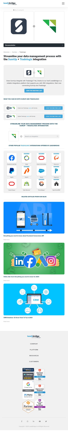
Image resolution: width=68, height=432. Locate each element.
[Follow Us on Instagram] (27, 421)
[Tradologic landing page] (49, 26)
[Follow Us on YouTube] (40, 421)
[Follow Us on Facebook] (21, 421)
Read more (7, 240)
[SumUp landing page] (19, 26)
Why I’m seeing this (19, 10)
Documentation (10, 45)
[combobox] (41, 136)
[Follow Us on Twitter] (46, 421)
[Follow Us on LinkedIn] (33, 421)
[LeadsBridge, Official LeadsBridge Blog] (10, 3)
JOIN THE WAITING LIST (34, 91)
